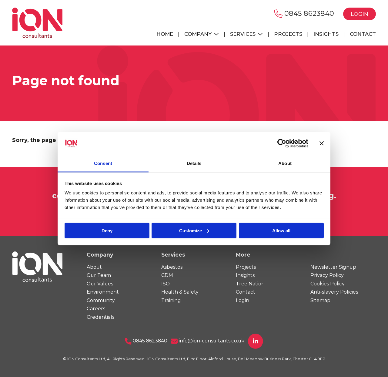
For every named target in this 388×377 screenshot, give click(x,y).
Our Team (99, 275)
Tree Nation (250, 284)
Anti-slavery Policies (334, 292)
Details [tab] (194, 163)
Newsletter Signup (333, 267)
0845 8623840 (308, 13)
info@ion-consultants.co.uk (211, 341)
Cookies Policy (327, 284)
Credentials (100, 317)
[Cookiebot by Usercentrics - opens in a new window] (281, 143)
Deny (107, 230)
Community (101, 300)
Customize (190, 230)
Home (164, 34)
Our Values (100, 284)
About (94, 267)
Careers (96, 308)
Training (171, 300)
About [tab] (285, 163)
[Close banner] (321, 143)
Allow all (281, 230)
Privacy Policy (327, 275)
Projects (288, 34)
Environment (103, 292)
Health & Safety (180, 292)
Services (243, 34)
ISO (165, 284)
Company (198, 34)
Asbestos (171, 267)
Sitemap (320, 300)
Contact (363, 34)
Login (359, 14)
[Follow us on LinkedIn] (255, 341)
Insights (326, 34)
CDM (167, 275)
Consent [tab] (103, 163)
